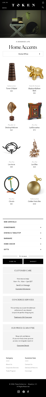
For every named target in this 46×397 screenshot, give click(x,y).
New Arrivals (10, 222)
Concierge (28, 371)
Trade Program (11, 371)
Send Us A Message (23, 285)
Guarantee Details (23, 345)
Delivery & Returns (31, 368)
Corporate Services (12, 368)
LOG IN (5, 2)
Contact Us (28, 364)
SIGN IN (12, 261)
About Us (9, 364)
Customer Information (23, 289)
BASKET (33, 261)
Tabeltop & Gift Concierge (23, 317)
